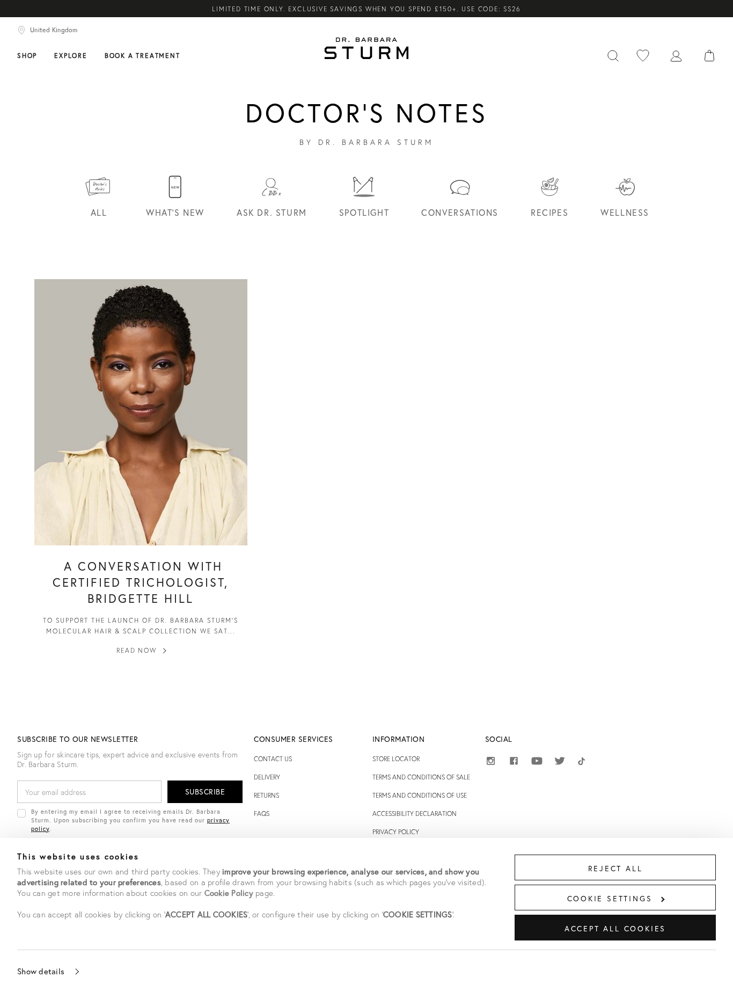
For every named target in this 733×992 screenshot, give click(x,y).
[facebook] (513, 762)
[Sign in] (676, 54)
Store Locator (396, 759)
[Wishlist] (642, 54)
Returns (266, 795)
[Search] (612, 54)
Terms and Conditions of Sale (421, 777)
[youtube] (537, 761)
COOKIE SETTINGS (610, 898)
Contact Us (273, 759)
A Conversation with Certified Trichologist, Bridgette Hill (141, 582)
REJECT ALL (615, 868)
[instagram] (490, 762)
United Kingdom (53, 30)
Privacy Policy (395, 832)
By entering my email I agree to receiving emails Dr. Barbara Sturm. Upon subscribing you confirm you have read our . (130, 819)
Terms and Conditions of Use (419, 795)
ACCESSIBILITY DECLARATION (414, 813)
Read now (136, 650)
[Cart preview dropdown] (709, 54)
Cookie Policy (228, 892)
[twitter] (560, 762)
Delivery (267, 777)
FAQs (261, 813)
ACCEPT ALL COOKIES (615, 928)
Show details (40, 971)
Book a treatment (142, 56)
